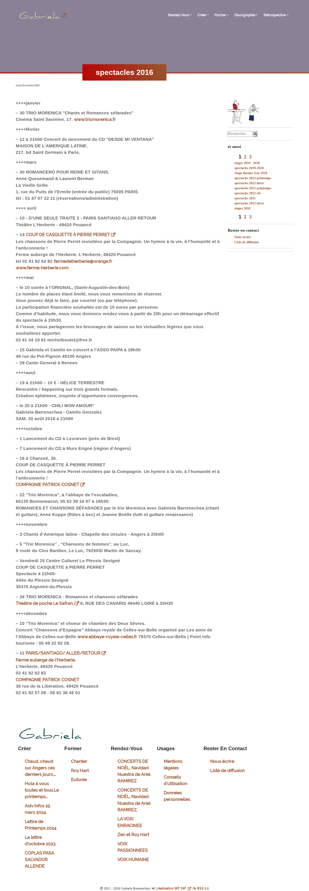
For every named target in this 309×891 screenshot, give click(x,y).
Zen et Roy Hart (133, 834)
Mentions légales (173, 764)
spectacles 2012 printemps (252, 188)
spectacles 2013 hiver (249, 203)
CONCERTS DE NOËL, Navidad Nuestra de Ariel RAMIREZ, (134, 799)
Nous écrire (242, 237)
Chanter (79, 761)
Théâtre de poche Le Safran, (45, 603)
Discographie (244, 15)
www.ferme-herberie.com (42, 267)
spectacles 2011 (245, 198)
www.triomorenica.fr (95, 119)
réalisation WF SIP (172, 888)
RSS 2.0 (202, 888)
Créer (202, 15)
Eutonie (79, 779)
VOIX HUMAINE (133, 859)
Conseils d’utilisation (175, 780)
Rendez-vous (178, 15)
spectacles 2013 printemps (252, 178)
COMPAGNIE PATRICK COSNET (47, 484)
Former (220, 15)
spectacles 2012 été (247, 193)
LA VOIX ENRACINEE (130, 822)
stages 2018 (242, 208)
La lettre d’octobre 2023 (40, 840)
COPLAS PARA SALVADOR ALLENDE (39, 859)
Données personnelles (177, 796)
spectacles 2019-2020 (249, 168)
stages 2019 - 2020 (247, 163)
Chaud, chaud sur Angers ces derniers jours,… (40, 768)
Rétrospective (275, 15)
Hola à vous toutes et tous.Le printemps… (42, 790)
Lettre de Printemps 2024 (41, 825)
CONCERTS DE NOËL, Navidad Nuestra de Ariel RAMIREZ (134, 771)
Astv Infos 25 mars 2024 (37, 809)
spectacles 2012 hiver (249, 183)
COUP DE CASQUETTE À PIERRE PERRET (68, 234)
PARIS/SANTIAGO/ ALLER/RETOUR (63, 653)
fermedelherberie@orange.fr (83, 261)
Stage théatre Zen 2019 (250, 173)
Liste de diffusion (246, 242)
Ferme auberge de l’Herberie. (46, 659)
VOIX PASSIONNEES (133, 847)
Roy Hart (80, 770)
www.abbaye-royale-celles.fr (107, 636)
